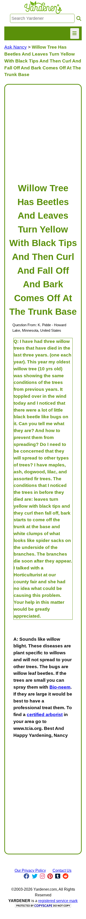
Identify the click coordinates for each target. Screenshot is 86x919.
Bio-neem (59, 687)
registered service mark (58, 901)
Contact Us (62, 870)
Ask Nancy (15, 47)
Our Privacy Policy (30, 870)
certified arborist (45, 714)
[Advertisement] (43, 131)
